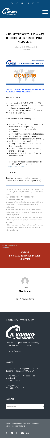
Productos (9, 351)
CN (22, 3)
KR (17, 3)
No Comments (25, 49)
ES (38, 3)
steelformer (17, 47)
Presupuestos (18, 351)
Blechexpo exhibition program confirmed (25, 255)
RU (28, 3)
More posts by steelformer (25, 299)
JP (33, 3)
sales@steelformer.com (15, 167)
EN (12, 3)
